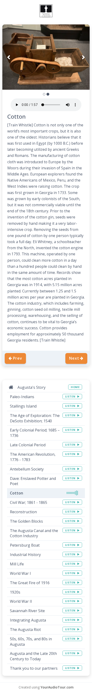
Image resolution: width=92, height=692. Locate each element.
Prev (17, 358)
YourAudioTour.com (57, 687)
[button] (9, 57)
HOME (75, 387)
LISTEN (70, 396)
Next (74, 358)
